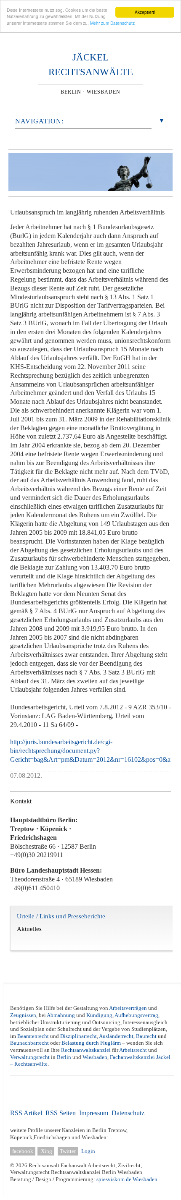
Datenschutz (128, 1112)
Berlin (64, 1057)
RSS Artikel (26, 1112)
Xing (46, 1151)
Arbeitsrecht (133, 1050)
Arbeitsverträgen (128, 1008)
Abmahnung (61, 1015)
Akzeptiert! (145, 12)
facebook (22, 1151)
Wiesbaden (95, 1057)
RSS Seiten (60, 1112)
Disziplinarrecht (78, 1036)
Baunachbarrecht (29, 1043)
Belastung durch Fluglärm (91, 1043)
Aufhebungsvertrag (136, 1015)
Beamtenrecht (33, 1036)
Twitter (68, 1151)
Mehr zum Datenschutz (112, 23)
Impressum (93, 1112)
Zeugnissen (23, 1015)
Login (88, 1151)
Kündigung (99, 1015)
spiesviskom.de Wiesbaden (126, 1179)
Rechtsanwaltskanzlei (86, 1050)
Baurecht (146, 1036)
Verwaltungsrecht (30, 1057)
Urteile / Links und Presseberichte (61, 922)
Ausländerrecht (116, 1036)
